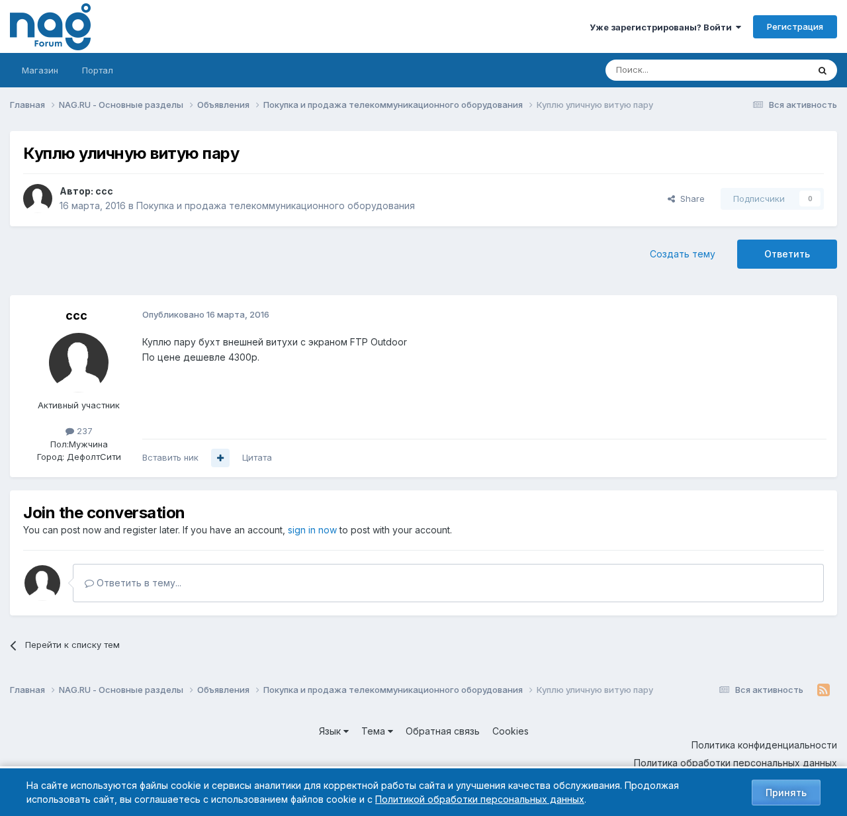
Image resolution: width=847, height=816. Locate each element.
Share (690, 198)
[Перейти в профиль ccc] (37, 198)
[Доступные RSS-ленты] (823, 690)
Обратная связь (443, 731)
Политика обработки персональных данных (735, 762)
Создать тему (682, 253)
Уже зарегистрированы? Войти (663, 27)
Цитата (257, 457)
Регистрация (795, 26)
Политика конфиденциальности (764, 744)
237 (83, 431)
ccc (104, 191)
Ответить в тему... (137, 582)
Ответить (787, 253)
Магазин (40, 70)
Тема (374, 731)
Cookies (510, 731)
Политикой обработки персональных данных (479, 799)
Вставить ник (170, 457)
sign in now (312, 529)
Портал (97, 70)
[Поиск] (822, 70)
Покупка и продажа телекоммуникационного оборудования (275, 205)
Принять (786, 792)
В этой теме (766, 70)
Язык (331, 731)
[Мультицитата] (220, 458)
